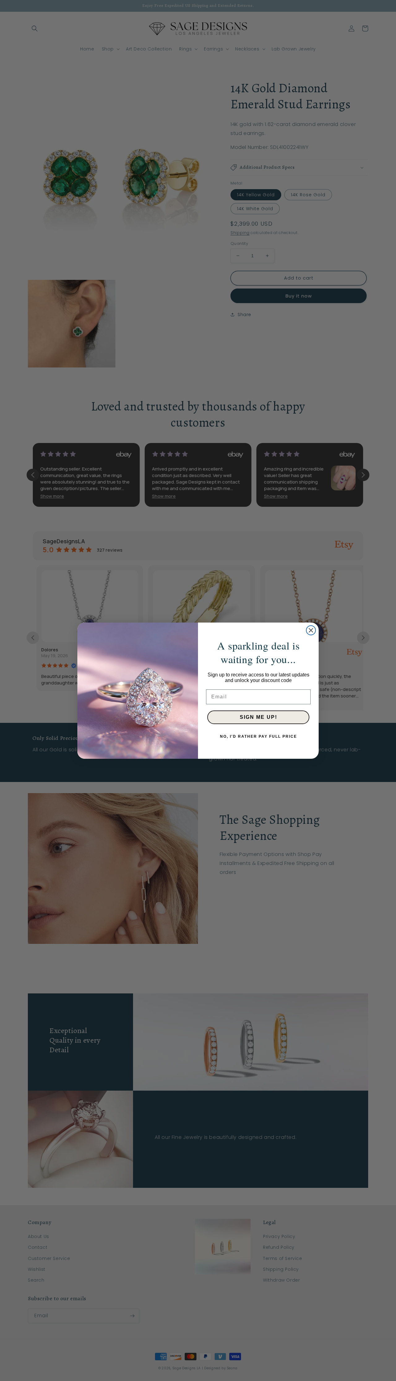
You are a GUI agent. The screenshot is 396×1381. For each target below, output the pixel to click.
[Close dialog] (311, 630)
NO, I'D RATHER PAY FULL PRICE (258, 736)
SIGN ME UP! (258, 717)
